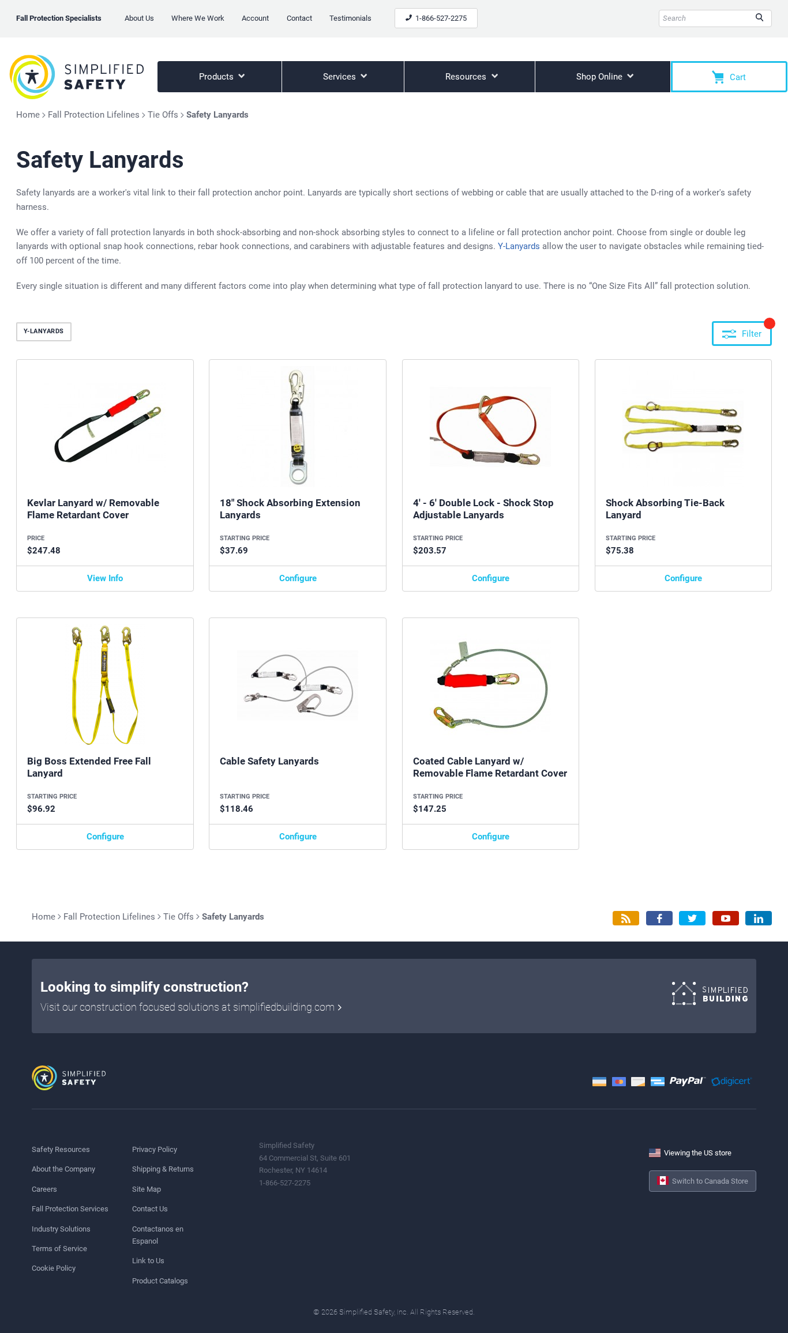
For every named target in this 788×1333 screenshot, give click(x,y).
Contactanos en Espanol (157, 1235)
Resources (467, 76)
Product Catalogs (160, 1280)
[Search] (759, 18)
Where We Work (197, 18)
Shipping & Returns (163, 1169)
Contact (299, 18)
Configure (298, 578)
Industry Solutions (61, 1229)
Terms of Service (59, 1248)
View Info (105, 578)
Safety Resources (61, 1149)
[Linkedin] (758, 918)
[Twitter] (692, 918)
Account (255, 18)
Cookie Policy (54, 1268)
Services (340, 76)
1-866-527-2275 (440, 18)
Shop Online (600, 76)
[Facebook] (659, 918)
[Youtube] (725, 918)
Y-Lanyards (519, 246)
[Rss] (626, 918)
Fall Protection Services (70, 1208)
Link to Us (148, 1260)
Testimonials (350, 18)
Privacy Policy (154, 1149)
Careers (44, 1189)
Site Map (146, 1189)
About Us (139, 18)
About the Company (63, 1169)
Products (217, 76)
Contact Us (150, 1208)
